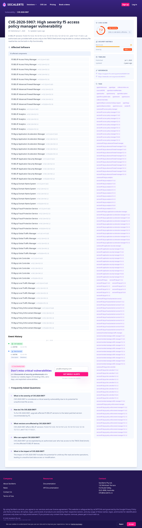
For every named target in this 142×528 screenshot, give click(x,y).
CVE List (43, 4)
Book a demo (64, 4)
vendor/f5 (127, 106)
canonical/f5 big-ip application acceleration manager (112, 212)
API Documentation (51, 488)
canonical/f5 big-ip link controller (106, 367)
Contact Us (7, 492)
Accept (131, 524)
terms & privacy (76, 524)
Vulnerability (10, 12)
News (5, 488)
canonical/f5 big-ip (102, 280)
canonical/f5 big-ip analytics (105, 177)
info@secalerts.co (106, 493)
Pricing (53, 4)
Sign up (125, 4)
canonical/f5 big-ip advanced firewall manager (110, 143)
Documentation (49, 484)
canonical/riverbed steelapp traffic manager (109, 333)
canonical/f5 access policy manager (107, 109)
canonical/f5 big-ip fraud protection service (109, 299)
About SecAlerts (9, 484)
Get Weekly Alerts (71, 374)
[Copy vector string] (129, 32)
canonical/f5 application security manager (109, 246)
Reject (121, 524)
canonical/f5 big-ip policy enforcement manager (110, 404)
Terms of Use (8, 496)
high (128, 49)
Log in (134, 4)
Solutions (31, 4)
